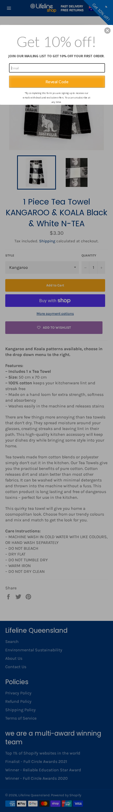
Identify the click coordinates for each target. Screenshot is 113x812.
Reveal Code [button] (57, 81)
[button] (107, 30)
